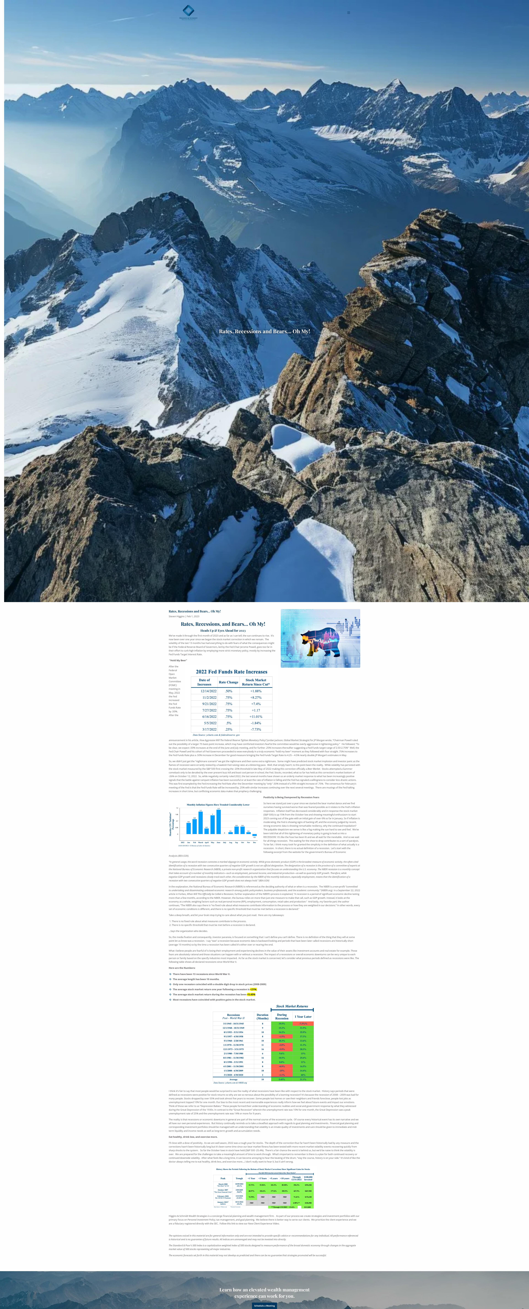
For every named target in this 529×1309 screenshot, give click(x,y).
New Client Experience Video (263, 1223)
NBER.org (327, 890)
